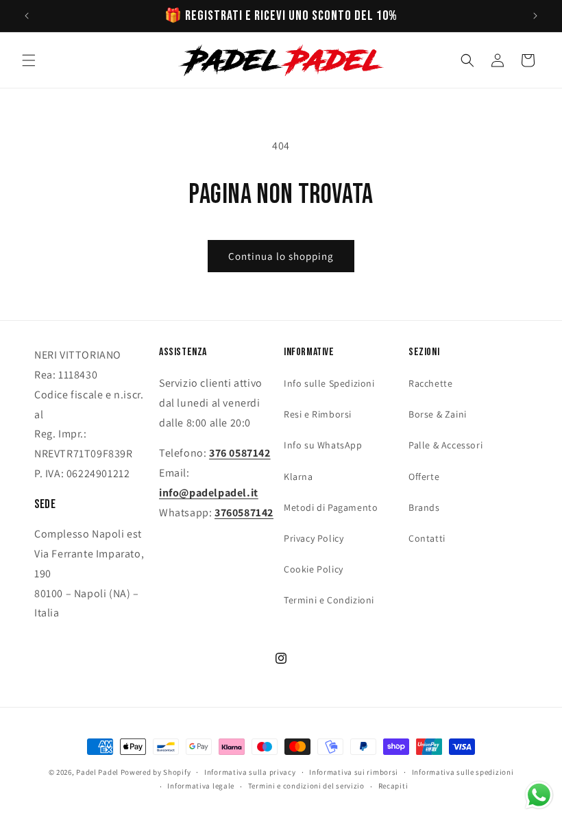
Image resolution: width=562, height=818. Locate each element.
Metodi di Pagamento (331, 507)
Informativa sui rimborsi (353, 772)
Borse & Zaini (437, 414)
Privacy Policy (313, 538)
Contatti (426, 538)
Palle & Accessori (445, 445)
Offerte (423, 476)
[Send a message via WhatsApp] (539, 795)
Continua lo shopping (281, 256)
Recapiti (393, 786)
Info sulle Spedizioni (329, 383)
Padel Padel (97, 772)
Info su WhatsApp (323, 445)
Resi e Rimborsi (318, 414)
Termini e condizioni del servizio (306, 786)
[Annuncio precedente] (27, 16)
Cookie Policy (313, 569)
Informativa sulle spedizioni (463, 772)
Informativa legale (200, 786)
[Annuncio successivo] (535, 16)
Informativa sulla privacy (250, 772)
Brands (424, 507)
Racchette (430, 383)
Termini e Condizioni (329, 600)
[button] (29, 60)
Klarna (298, 476)
